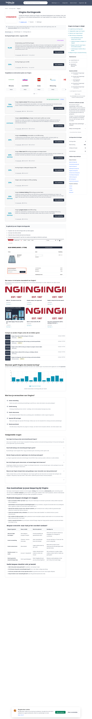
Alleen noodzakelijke (72, 712)
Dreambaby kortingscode (74, 174)
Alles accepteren (60, 712)
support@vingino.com (75, 60)
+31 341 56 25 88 (74, 62)
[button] (82, 3)
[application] (35, 378)
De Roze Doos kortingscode (74, 172)
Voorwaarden (18, 55)
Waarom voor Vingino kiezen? (76, 33)
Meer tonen (77, 94)
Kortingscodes (12, 8)
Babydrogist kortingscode (74, 168)
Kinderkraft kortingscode (73, 181)
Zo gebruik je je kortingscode (76, 29)
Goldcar (70, 188)
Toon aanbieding (59, 52)
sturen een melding (12, 28)
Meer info (20, 715)
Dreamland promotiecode (74, 164)
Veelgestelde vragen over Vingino (77, 31)
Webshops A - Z (55, 2)
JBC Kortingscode (72, 179)
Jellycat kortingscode (73, 162)
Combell (70, 190)
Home (6, 8)
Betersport (71, 192)
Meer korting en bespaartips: (76, 35)
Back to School (73, 2)
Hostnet (70, 186)
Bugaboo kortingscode (73, 170)
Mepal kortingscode (73, 166)
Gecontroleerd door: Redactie (75, 132)
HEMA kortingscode (73, 177)
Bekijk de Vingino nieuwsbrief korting (77, 52)
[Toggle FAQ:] (35, 480)
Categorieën (65, 2)
